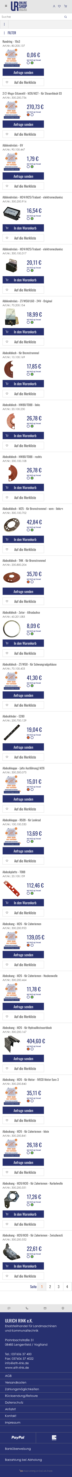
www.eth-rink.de (17, 1367)
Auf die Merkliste (25, 82)
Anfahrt (10, 1409)
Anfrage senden (23, 72)
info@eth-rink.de (17, 1363)
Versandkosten (15, 1382)
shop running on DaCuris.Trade (38, 1471)
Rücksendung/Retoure (21, 1396)
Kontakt (10, 1416)
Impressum (12, 1422)
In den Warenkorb (25, 227)
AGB (8, 1376)
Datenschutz (14, 1402)
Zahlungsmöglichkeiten (22, 1389)
